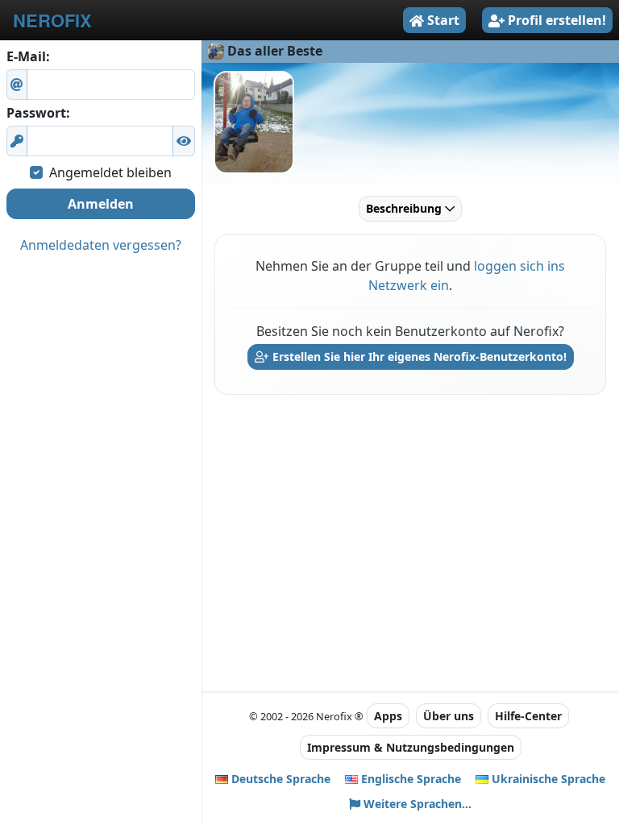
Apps (388, 715)
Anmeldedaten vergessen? (100, 245)
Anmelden (101, 204)
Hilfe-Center (528, 715)
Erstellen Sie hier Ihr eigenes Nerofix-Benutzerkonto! (418, 356)
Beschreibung (405, 208)
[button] (183, 141)
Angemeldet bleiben (110, 172)
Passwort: (38, 113)
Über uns (448, 715)
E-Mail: (28, 56)
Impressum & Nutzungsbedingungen (410, 747)
